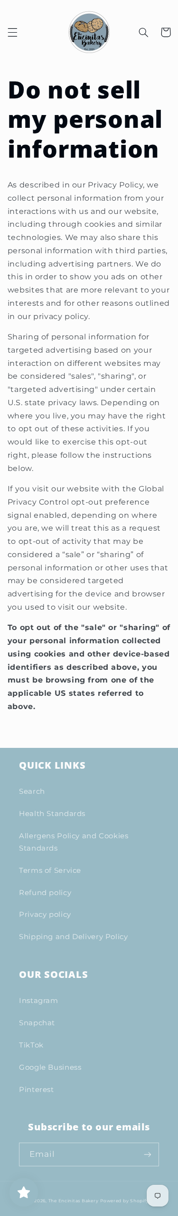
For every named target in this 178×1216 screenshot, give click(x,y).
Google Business (50, 1067)
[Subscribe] (148, 1154)
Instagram (38, 1000)
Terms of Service (50, 870)
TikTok (31, 1045)
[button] (12, 32)
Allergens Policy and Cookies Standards (74, 842)
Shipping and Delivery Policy (73, 936)
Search (32, 791)
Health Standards (52, 813)
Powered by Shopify (124, 1200)
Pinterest (36, 1089)
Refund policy (45, 892)
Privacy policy (45, 914)
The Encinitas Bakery (73, 1200)
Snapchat (37, 1023)
